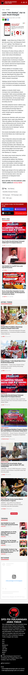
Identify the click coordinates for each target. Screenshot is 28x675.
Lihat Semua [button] (14, 513)
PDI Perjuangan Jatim (16, 195)
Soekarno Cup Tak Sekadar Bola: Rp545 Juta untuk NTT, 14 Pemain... (9, 542)
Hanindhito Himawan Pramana (10, 191)
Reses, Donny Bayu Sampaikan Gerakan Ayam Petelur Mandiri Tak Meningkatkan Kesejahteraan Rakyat (13, 292)
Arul (4, 245)
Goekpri (5, 270)
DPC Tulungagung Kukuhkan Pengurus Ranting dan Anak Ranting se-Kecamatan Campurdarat (14, 430)
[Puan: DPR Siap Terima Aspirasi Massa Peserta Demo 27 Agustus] (14, 487)
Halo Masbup (11, 188)
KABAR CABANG (5, 427)
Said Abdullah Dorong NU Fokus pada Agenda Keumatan (9, 523)
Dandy (3, 474)
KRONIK (2, 325)
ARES (3, 336)
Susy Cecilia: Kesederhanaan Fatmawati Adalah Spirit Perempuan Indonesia (13, 241)
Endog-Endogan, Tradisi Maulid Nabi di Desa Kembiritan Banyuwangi (13, 361)
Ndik (3, 17)
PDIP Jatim (9, 198)
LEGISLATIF (3, 497)
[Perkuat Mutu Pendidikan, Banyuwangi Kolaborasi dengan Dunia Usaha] (14, 315)
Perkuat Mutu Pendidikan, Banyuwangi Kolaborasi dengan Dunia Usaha (11, 327)
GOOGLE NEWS (17, 182)
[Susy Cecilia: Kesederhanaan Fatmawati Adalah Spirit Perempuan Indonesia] (14, 383)
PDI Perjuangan (6, 195)
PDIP (4, 198)
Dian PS (5, 296)
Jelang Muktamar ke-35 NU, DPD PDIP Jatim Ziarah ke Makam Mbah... (9, 533)
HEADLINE (3, 526)
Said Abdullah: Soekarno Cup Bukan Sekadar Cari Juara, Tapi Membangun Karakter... (9, 551)
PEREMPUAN (4, 393)
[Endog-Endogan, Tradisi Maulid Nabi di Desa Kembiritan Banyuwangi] (14, 349)
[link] (14, 29)
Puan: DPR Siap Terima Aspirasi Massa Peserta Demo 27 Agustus (12, 499)
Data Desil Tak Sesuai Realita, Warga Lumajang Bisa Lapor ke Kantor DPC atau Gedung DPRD (12, 465)
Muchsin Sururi (5, 439)
